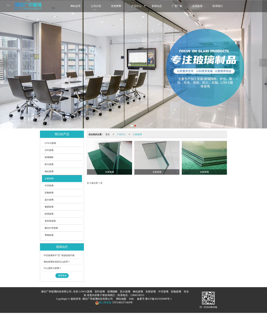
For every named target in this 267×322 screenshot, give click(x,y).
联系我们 (218, 6)
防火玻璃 (49, 164)
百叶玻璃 (49, 150)
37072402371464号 (122, 302)
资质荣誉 (116, 6)
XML (131, 299)
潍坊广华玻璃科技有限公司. (98, 299)
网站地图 (121, 299)
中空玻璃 (49, 185)
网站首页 (75, 6)
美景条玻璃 (50, 221)
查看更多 (62, 275)
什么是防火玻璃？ (52, 268)
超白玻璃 (49, 199)
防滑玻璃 (49, 214)
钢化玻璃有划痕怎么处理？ (57, 262)
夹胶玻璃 (137, 134)
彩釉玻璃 (49, 192)
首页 (107, 134)
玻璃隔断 (49, 157)
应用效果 (197, 6)
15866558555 (137, 295)
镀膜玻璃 (49, 207)
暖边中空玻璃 (51, 228)
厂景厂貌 (177, 6)
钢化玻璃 (49, 171)
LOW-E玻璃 (50, 143)
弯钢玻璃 (49, 235)
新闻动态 (157, 6)
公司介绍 (96, 6)
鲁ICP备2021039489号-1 (158, 299)
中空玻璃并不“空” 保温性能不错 (59, 255)
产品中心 (136, 6)
